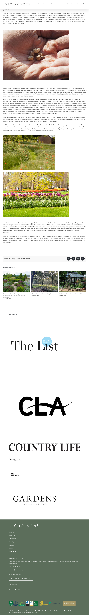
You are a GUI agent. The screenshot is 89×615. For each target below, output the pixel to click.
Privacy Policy (31, 609)
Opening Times (63, 609)
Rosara (11, 547)
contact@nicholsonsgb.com (18, 568)
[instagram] (12, 588)
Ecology (11, 543)
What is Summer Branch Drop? (13, 294)
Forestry (11, 540)
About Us (12, 534)
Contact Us (12, 550)
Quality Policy (55, 609)
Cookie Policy (48, 609)
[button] (83, 4)
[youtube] (9, 588)
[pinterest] (15, 588)
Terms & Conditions (39, 609)
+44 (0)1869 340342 (15, 565)
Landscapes (12, 537)
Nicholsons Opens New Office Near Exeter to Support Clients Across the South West (72, 294)
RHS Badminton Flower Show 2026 (42, 294)
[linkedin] (18, 588)
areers (12, 530)
